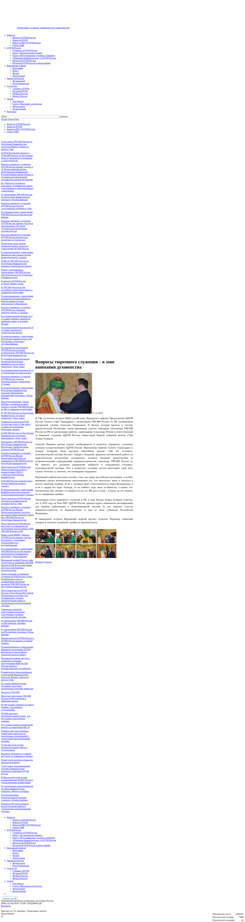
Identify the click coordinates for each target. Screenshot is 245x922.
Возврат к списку (43, 562)
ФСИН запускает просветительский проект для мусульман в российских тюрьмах (15, 717)
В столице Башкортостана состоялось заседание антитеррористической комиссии (17, 686)
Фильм (15, 73)
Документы (18, 101)
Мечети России (19, 96)
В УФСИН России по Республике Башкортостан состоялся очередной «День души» (17, 415)
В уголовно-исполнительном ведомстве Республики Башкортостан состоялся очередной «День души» (15, 363)
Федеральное (18, 81)
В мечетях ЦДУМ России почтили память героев (13, 282)
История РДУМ (20, 91)
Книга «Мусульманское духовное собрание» (33, 55)
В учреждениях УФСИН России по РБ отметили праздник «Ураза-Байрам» (17, 632)
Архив (10, 99)
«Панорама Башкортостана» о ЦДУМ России (34, 58)
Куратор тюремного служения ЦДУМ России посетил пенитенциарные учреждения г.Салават (15, 380)
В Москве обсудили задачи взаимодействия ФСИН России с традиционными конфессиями (17, 780)
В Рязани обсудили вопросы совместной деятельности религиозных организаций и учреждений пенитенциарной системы (15, 736)
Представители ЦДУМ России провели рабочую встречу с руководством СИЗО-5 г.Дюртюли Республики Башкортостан (16, 472)
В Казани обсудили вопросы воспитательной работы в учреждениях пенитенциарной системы (16, 808)
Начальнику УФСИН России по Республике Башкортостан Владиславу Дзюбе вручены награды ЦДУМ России (16, 446)
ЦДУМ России (14, 48)
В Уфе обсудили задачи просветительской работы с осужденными (14, 747)
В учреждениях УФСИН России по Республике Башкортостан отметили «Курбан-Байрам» (16, 197)
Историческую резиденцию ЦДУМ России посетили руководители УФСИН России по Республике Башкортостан (17, 351)
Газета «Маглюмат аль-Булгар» (27, 104)
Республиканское (20, 83)
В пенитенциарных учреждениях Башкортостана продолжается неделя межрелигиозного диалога (17, 492)
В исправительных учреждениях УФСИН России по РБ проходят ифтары (17, 214)
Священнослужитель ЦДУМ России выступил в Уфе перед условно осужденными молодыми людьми (15, 426)
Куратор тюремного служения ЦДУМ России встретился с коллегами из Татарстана (15, 237)
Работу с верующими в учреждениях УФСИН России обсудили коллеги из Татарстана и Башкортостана (16, 274)
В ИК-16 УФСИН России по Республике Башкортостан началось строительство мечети (16, 263)
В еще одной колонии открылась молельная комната (17, 761)
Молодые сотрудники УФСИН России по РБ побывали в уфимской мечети (16, 698)
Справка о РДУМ (20, 88)
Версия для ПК (10, 898)
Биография (17, 68)
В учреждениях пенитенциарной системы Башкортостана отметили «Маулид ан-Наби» (17, 789)
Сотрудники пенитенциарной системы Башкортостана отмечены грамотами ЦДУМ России (15, 770)
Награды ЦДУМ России (24, 60)
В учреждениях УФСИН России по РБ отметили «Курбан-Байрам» (16, 623)
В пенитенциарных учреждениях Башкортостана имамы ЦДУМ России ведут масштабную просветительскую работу (17, 651)
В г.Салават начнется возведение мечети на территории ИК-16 (17, 726)
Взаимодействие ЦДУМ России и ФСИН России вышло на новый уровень (17, 641)
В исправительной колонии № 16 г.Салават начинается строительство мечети (17, 330)
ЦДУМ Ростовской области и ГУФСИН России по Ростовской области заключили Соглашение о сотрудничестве (17, 157)
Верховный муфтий (16, 66)
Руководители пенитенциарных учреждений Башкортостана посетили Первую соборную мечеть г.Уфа (16, 676)
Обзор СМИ (18, 45)
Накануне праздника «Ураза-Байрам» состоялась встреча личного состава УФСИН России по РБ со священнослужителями (17, 406)
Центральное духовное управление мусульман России (43, 28)
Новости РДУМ (20, 40)
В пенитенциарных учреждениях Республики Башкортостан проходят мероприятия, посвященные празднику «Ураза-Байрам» (17, 393)
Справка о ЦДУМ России (24, 50)
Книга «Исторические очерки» (27, 53)
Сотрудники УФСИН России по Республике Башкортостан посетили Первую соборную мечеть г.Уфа (16, 145)
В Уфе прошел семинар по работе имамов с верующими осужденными (17, 707)
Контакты (11, 111)
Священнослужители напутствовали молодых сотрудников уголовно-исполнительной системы (13, 613)
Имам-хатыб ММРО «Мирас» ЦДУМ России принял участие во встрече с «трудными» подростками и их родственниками (16, 540)
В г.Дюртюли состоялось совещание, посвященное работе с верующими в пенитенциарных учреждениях (17, 187)
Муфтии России (20, 94)
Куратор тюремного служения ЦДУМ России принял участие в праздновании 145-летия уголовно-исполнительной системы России (17, 226)
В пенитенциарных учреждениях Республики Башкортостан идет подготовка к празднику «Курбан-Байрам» (17, 340)
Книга (15, 71)
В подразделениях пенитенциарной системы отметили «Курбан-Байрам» (14, 797)
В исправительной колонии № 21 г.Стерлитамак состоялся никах (17, 371)
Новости (11, 35)
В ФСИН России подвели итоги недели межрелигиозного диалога (16, 483)
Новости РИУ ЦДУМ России (26, 43)
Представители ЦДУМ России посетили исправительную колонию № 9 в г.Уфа (16, 501)
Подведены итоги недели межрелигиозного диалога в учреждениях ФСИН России (15, 246)
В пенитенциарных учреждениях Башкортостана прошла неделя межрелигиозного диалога (17, 255)
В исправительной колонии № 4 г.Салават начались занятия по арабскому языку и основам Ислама (16, 320)
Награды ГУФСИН (10, 692)
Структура (12, 86)
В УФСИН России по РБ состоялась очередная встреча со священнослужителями (16, 290)
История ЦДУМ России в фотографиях (31, 63)
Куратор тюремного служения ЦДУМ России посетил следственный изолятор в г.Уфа (16, 206)
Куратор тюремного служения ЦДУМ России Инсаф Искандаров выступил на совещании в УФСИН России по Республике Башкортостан (17, 458)
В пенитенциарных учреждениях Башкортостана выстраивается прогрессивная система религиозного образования (17, 300)
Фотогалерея (18, 76)
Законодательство (15, 78)
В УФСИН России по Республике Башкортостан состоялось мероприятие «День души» (17, 435)
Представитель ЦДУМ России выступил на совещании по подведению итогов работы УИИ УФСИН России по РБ (17, 527)
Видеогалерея (19, 109)
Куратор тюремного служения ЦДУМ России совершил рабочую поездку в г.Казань (15, 310)
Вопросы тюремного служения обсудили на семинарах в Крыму (17, 755)
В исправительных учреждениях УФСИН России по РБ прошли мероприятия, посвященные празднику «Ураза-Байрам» (17, 553)
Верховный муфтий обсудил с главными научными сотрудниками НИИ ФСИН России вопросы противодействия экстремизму (16, 663)
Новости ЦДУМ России (24, 38)
